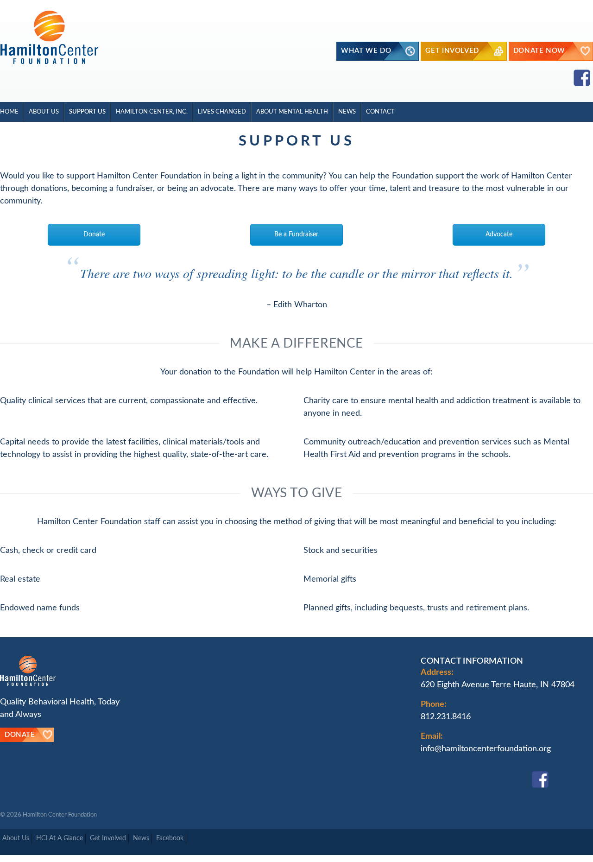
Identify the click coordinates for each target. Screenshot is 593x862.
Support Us (87, 111)
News (347, 111)
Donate (94, 234)
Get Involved (108, 838)
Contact (380, 111)
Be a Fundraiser (296, 234)
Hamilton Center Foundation (60, 814)
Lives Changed (222, 111)
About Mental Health (292, 111)
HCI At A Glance (59, 838)
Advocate (499, 234)
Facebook (169, 838)
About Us (44, 111)
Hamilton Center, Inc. (152, 111)
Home (9, 111)
